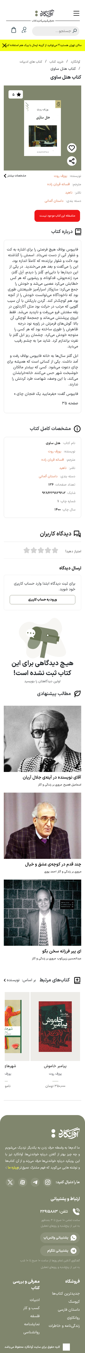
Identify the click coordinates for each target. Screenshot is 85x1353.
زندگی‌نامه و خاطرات (64, 1326)
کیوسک (74, 1302)
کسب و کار (31, 1308)
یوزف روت (60, 176)
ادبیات (35, 1300)
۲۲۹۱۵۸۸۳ (49, 1212)
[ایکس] (10, 1182)
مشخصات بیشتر (16, 176)
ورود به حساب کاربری (42, 599)
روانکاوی (73, 1318)
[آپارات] (22, 1182)
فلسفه (35, 1316)
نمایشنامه (32, 1324)
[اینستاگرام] (47, 1182)
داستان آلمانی (54, 201)
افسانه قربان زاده (58, 184)
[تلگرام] (35, 1182)
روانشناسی (31, 1332)
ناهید (68, 192)
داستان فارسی (69, 1310)
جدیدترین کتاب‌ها (66, 1293)
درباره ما (13, 1167)
